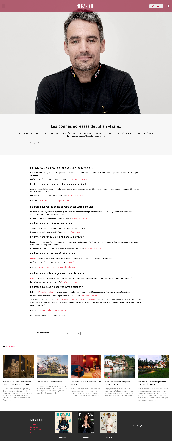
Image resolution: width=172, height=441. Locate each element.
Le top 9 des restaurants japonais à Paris (54, 201)
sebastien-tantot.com (93, 249)
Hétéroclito (34, 258)
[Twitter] (141, 426)
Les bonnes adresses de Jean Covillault (53, 310)
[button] (3, 6)
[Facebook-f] (137, 426)
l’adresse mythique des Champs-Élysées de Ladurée (76, 300)
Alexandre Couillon (46, 292)
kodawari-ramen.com (75, 196)
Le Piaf (32, 278)
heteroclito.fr (71, 262)
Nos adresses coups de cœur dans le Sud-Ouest (57, 267)
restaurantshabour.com (71, 232)
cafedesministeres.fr (79, 179)
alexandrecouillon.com (88, 296)
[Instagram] (133, 426)
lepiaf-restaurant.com (69, 282)
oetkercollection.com (79, 219)
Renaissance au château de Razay (49, 382)
